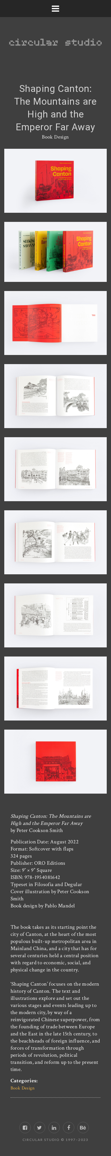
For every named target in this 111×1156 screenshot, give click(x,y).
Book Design (55, 137)
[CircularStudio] (55, 37)
